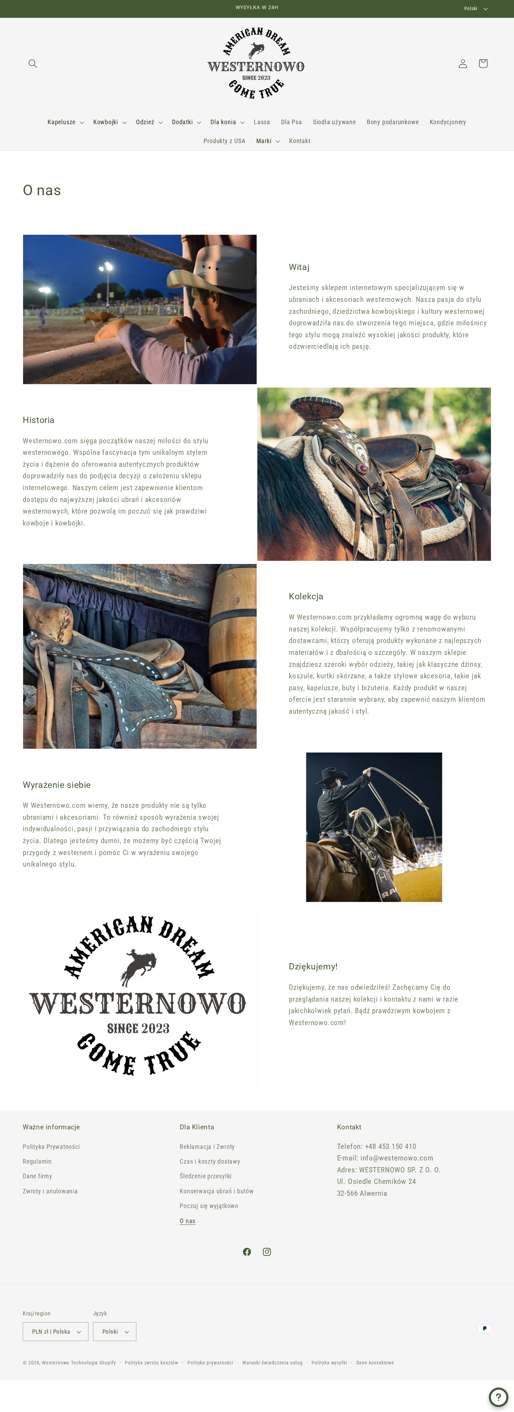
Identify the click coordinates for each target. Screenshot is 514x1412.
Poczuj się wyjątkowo (209, 1205)
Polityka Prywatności (51, 1146)
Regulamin (37, 1161)
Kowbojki (105, 122)
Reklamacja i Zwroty (207, 1146)
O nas (187, 1220)
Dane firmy (37, 1176)
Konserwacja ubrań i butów (217, 1191)
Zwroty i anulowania (50, 1191)
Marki (264, 140)
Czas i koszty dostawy (210, 1161)
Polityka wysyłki (329, 1362)
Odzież (145, 122)
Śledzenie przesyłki (206, 1176)
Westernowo (55, 1362)
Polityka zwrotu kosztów (151, 1362)
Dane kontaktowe (375, 1362)
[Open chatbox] (498, 1397)
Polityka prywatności (210, 1362)
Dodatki (182, 122)
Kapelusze (62, 122)
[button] (33, 63)
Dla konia (223, 122)
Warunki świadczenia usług (272, 1362)
